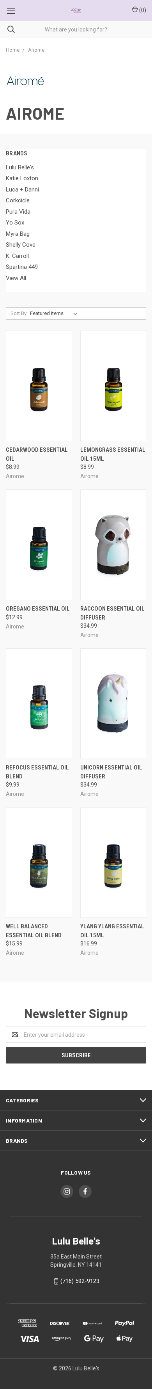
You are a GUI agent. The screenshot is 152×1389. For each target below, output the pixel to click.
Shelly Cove (20, 244)
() (142, 10)
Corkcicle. (18, 200)
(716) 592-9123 (79, 1281)
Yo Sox (15, 222)
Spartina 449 (22, 266)
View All (16, 278)
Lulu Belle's (20, 167)
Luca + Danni (22, 189)
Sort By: (19, 313)
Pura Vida (18, 211)
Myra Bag (18, 233)
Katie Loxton (22, 178)
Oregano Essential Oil (38, 608)
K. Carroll (17, 255)
